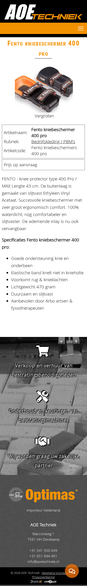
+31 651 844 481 (43, 556)
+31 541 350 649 (43, 550)
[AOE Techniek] (43, 12)
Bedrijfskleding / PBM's (53, 141)
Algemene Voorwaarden (58, 573)
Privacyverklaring (43, 577)
